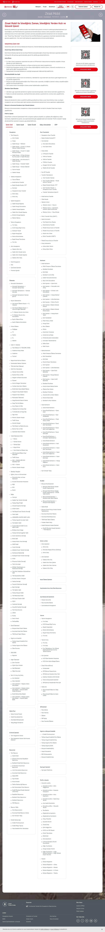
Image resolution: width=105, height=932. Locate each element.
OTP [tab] (56, 125)
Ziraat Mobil (63, 16)
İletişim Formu (80, 908)
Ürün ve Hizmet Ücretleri (60, 1)
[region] (49, 907)
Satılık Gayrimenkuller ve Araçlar (11, 921)
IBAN (3, 919)
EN (102, 1)
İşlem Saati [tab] (20, 125)
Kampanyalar (70, 1)
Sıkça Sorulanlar (54, 919)
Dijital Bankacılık (79, 1)
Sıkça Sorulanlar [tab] (45, 125)
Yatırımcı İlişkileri (88, 1)
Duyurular (29, 902)
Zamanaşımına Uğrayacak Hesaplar (38, 906)
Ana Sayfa (40, 16)
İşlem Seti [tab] (9, 125)
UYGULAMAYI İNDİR (88, 97)
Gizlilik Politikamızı (45, 929)
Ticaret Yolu (16, 2)
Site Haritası (53, 916)
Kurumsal (52, 6)
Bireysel (38, 6)
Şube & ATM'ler (80, 906)
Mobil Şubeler (80, 911)
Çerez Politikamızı (55, 929)
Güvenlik (28, 921)
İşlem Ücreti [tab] (32, 125)
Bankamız (95, 1)
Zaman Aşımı (29, 919)
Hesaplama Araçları (7, 916)
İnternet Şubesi (83, 6)
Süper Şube (7, 1)
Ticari (45, 6)
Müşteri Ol (98, 7)
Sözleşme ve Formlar (31, 916)
